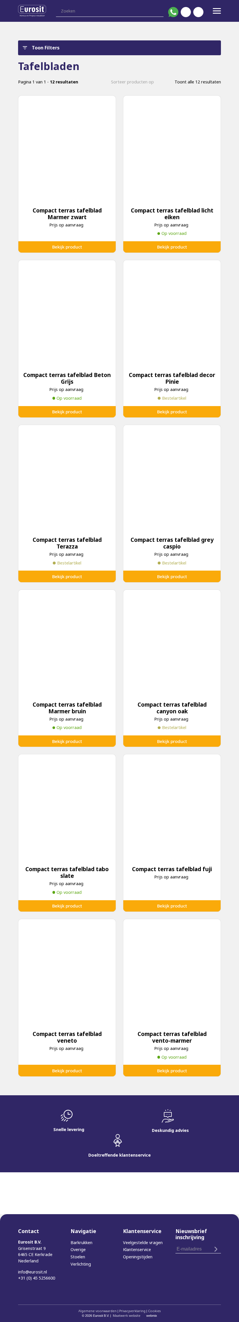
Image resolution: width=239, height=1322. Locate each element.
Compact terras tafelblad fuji (172, 869)
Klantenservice (137, 1249)
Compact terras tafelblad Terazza (67, 543)
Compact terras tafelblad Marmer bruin (67, 708)
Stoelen (78, 1257)
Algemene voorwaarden (97, 1311)
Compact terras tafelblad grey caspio (172, 543)
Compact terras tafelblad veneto (67, 1037)
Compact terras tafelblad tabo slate (67, 872)
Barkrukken (81, 1242)
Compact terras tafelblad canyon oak (172, 708)
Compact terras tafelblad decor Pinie (172, 378)
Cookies (154, 1311)
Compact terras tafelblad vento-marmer (172, 1037)
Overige (78, 1249)
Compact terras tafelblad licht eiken (172, 213)
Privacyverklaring (132, 1311)
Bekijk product (67, 247)
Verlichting (81, 1264)
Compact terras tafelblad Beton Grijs (67, 378)
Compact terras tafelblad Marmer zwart (67, 213)
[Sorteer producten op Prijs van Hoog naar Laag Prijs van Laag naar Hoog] (135, 81)
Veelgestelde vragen (143, 1242)
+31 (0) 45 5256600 (36, 1278)
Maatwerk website (126, 1315)
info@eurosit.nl (32, 1272)
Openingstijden (137, 1257)
